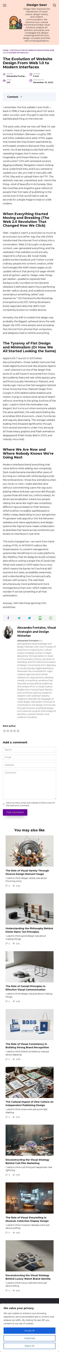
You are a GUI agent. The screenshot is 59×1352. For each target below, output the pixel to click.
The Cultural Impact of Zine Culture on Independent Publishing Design (29, 1104)
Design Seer (36, 5)
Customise (29, 1338)
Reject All (29, 1346)
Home (5, 50)
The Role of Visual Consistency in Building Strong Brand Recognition (27, 1046)
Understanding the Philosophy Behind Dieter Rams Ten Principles (29, 930)
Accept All (29, 1330)
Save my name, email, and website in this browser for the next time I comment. (30, 804)
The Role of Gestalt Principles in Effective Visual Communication (25, 988)
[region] (29, 1328)
